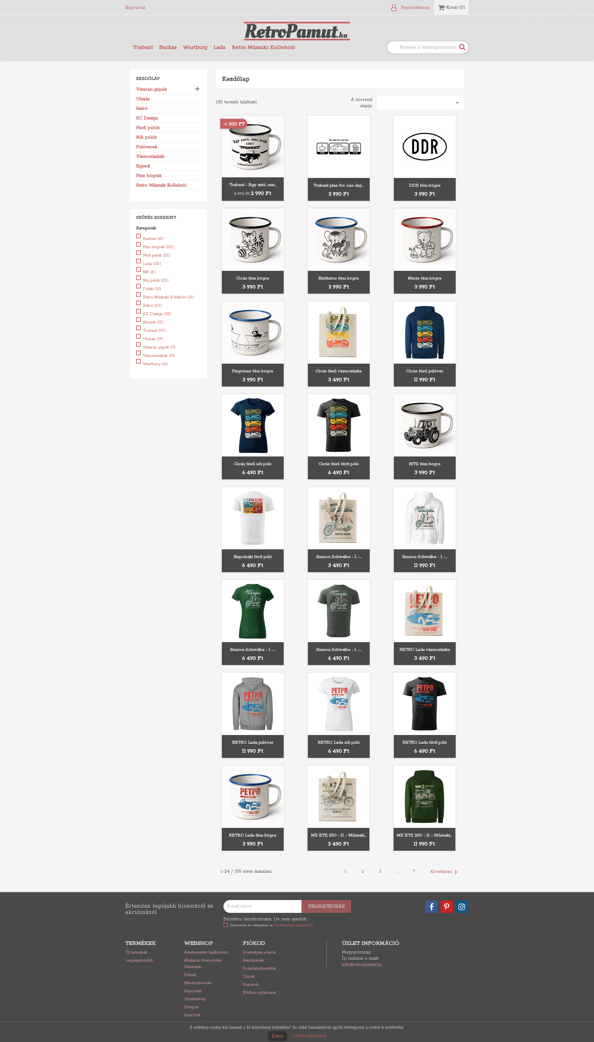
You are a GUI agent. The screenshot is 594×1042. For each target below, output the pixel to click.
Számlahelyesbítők (259, 968)
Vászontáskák (150, 156)
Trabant (143, 47)
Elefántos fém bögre (338, 278)
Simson (153, 322)
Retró (142, 108)
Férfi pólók (148, 128)
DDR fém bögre (425, 185)
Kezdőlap (148, 78)
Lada (219, 47)
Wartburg (195, 47)
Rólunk (190, 975)
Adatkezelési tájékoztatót (293, 925)
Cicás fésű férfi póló (339, 464)
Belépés (191, 1007)
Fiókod (254, 943)
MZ (149, 272)
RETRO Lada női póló (339, 742)
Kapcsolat (135, 8)
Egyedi (143, 166)
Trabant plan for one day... (338, 185)
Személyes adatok (259, 952)
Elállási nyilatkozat (259, 992)
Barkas (168, 47)
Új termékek (136, 952)
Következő (444, 872)
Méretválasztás (197, 983)
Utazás (143, 99)
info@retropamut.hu (361, 964)
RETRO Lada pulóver (252, 742)
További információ (308, 1035)
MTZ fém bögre (425, 464)
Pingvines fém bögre (252, 371)
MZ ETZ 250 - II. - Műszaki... (338, 835)
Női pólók (146, 137)
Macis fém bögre (424, 278)
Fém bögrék (148, 176)
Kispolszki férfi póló (253, 557)
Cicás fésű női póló (253, 464)
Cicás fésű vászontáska (339, 371)
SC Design (147, 118)
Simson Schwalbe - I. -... (338, 557)
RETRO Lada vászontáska (424, 649)
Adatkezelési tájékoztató (206, 952)
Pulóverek (146, 147)
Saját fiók (192, 1015)
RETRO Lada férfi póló (424, 742)
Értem (277, 1036)
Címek (249, 976)
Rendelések (253, 960)
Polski (152, 289)
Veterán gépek (151, 89)
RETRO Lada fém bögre (252, 835)
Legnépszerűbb (139, 960)
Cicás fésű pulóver (424, 371)
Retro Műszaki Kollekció (263, 47)
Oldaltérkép (194, 999)
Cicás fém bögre (252, 278)
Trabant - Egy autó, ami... (252, 185)
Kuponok (251, 984)
